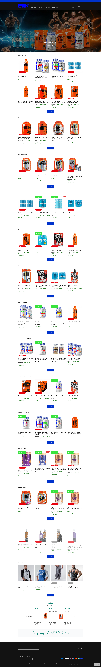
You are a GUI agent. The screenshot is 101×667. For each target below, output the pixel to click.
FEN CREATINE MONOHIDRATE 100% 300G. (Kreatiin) (41, 213)
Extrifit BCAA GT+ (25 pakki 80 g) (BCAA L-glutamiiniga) (58, 250)
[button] (34, 5)
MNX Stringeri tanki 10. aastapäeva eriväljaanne (72, 587)
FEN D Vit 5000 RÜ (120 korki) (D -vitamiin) (58, 433)
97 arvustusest (50, 605)
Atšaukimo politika (79, 664)
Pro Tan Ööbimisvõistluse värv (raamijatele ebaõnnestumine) (25, 545)
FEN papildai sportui (31, 663)
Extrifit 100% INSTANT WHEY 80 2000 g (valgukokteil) (42, 138)
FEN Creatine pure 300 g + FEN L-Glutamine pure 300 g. (75, 213)
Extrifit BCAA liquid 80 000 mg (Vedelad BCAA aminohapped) (74, 250)
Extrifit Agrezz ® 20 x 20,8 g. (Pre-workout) (42, 396)
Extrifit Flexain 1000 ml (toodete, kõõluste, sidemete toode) (25, 102)
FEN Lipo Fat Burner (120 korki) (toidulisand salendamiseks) (58, 322)
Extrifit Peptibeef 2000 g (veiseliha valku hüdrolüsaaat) (41, 102)
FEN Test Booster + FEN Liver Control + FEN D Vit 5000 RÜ (73, 359)
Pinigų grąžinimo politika (45, 663)
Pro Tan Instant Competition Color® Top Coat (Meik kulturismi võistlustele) (58, 546)
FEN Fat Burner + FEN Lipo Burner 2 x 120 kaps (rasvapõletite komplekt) (58, 76)
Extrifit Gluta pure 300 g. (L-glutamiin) (25, 286)
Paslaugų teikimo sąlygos (63, 663)
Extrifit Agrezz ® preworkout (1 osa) (25, 396)
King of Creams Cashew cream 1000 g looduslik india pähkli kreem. (74, 469)
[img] (50, 603)
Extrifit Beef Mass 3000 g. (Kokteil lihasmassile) (26, 174)
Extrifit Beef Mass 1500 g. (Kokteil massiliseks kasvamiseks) (42, 174)
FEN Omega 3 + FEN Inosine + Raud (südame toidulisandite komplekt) (41, 433)
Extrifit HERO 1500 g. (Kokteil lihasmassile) (57, 174)
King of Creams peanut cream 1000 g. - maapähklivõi (25, 471)
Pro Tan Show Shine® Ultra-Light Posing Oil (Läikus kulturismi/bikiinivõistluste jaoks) (74, 546)
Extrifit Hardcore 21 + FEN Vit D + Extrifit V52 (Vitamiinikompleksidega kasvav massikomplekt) (74, 175)
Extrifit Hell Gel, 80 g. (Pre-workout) (73, 396)
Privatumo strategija (54, 663)
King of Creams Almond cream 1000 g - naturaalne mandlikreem (58, 469)
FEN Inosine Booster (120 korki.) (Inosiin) (58, 396)
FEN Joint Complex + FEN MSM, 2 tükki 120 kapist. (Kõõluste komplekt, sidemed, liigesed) (42, 76)
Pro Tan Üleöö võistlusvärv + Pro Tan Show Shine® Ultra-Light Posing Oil (42, 546)
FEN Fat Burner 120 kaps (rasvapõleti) (40, 322)
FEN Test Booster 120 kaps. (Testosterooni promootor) (41, 359)
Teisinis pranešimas (72, 664)
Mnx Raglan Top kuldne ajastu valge (25, 587)
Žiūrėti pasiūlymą (51, 45)
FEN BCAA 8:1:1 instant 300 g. (41, 249)
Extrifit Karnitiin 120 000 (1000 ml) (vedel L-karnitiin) (25, 75)
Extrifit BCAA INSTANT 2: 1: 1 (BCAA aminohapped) (73, 102)
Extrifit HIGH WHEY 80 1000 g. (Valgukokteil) (74, 138)
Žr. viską (50, 111)
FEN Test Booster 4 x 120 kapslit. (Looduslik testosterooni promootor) (25, 359)
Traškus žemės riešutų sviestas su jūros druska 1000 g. (42, 469)
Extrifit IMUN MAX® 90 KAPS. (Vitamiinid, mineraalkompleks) (74, 433)
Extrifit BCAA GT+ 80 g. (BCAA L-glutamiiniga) (74, 286)
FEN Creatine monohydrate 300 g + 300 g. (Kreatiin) (74, 75)
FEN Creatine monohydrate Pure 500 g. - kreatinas (58, 213)
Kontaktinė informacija (79, 663)
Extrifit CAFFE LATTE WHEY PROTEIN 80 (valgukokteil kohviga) (58, 138)
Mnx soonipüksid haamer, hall (57, 586)
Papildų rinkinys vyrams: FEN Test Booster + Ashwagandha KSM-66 (58, 359)
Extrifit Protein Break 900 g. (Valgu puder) (41, 507)
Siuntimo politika (71, 663)
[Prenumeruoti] (38, 648)
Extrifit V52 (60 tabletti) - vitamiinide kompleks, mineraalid (58, 102)
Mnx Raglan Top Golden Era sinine (42, 586)
